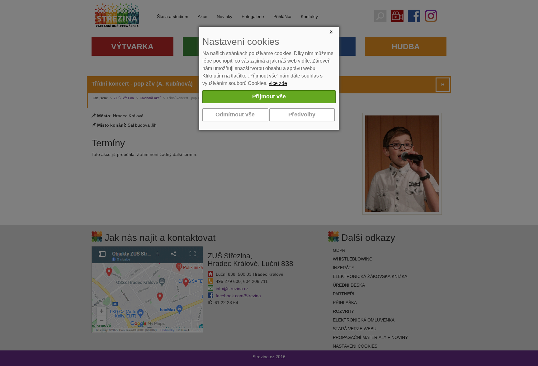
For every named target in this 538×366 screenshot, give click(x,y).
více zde (278, 83)
